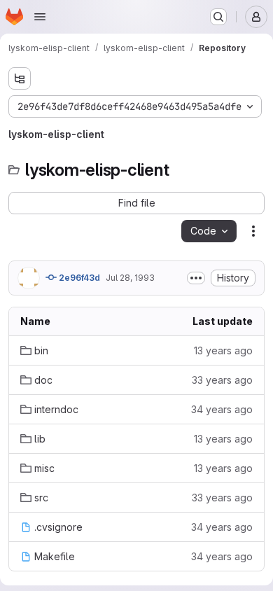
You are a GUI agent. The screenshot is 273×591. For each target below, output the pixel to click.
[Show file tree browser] (19, 78)
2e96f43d (78, 277)
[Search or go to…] (218, 16)
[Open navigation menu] (40, 17)
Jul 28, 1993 (130, 277)
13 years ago (223, 350)
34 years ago (222, 409)
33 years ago (222, 380)
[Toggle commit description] (196, 278)
